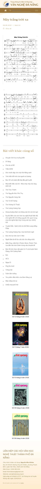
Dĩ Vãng (8, 161)
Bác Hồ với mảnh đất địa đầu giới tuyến (18, 180)
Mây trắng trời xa (11, 281)
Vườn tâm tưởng (10, 273)
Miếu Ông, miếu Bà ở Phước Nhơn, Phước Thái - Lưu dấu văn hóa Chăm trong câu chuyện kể (21, 244)
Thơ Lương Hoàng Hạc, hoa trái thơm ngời (19, 232)
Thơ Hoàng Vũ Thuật (12, 204)
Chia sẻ (8, 28)
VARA (22, 483)
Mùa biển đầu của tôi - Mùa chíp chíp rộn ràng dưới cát (21, 185)
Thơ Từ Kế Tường (11, 201)
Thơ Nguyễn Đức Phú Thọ (14, 193)
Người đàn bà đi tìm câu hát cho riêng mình (20, 239)
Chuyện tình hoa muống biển (15, 158)
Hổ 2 (7, 258)
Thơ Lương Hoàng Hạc (13, 208)
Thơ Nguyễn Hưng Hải (12, 197)
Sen (6, 255)
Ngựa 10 (8, 262)
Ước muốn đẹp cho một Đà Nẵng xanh (18, 172)
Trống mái (8, 270)
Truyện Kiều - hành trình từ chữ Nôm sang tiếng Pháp (21, 227)
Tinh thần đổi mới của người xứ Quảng (18, 176)
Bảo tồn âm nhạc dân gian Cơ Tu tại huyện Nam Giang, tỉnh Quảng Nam (21, 250)
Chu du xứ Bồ (10, 165)
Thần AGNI (9, 169)
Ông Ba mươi (9, 266)
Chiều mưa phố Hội (11, 285)
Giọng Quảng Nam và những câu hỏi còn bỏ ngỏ (21, 212)
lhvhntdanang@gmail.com (15, 471)
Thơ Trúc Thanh (10, 190)
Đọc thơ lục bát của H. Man (14, 236)
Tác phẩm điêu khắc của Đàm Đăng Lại (18, 277)
